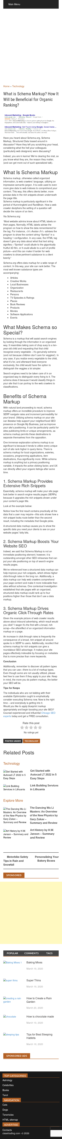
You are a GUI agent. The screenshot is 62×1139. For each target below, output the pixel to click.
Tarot (5, 1095)
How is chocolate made (40, 1016)
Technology (18, 86)
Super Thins (33, 980)
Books (5, 1090)
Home (6, 86)
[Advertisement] (31, 50)
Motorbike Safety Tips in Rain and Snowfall (15, 860)
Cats (4, 1104)
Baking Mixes (34, 962)
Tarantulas (8, 1114)
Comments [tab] (31, 953)
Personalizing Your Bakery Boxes (47, 858)
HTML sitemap (10, 1119)
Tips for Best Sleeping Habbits (39, 1036)
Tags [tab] (49, 953)
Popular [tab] (12, 953)
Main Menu (14, 4)
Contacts (7, 1130)
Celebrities (8, 1085)
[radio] (22, 728)
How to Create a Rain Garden (39, 1000)
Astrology (7, 1080)
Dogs (5, 1109)
